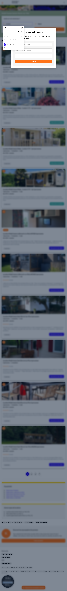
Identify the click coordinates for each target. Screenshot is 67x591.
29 (18, 44)
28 (15, 44)
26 (10, 44)
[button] (54, 30)
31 (4, 47)
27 (13, 44)
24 (4, 44)
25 (7, 44)
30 (21, 44)
